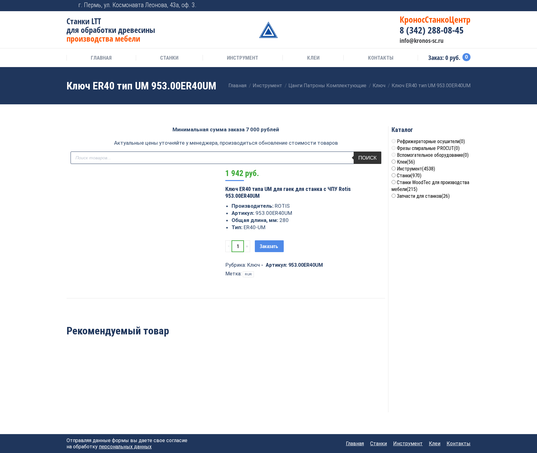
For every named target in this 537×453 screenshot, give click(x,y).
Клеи (406, 162)
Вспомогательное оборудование (433, 155)
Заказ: (448, 58)
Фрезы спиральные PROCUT (428, 148)
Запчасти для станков (423, 196)
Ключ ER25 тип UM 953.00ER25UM (97, 394)
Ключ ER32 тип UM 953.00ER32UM (161, 394)
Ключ (253, 265)
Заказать (269, 246)
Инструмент (416, 169)
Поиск (367, 158)
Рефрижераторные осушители (431, 141)
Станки (409, 176)
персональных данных (125, 447)
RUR (248, 274)
